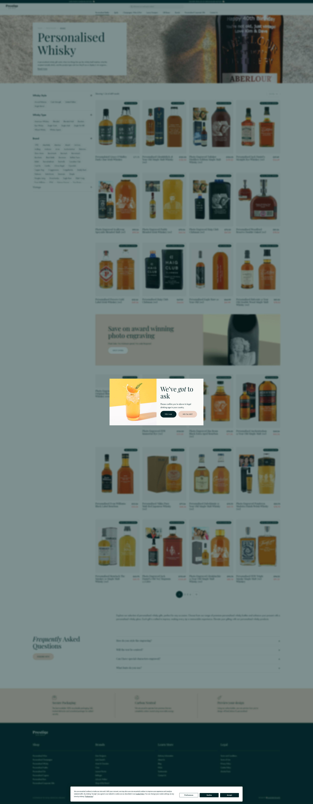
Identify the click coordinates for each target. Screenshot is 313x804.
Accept (229, 795)
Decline (209, 795)
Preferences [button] (89, 796)
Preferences (188, 795)
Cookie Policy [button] (140, 794)
